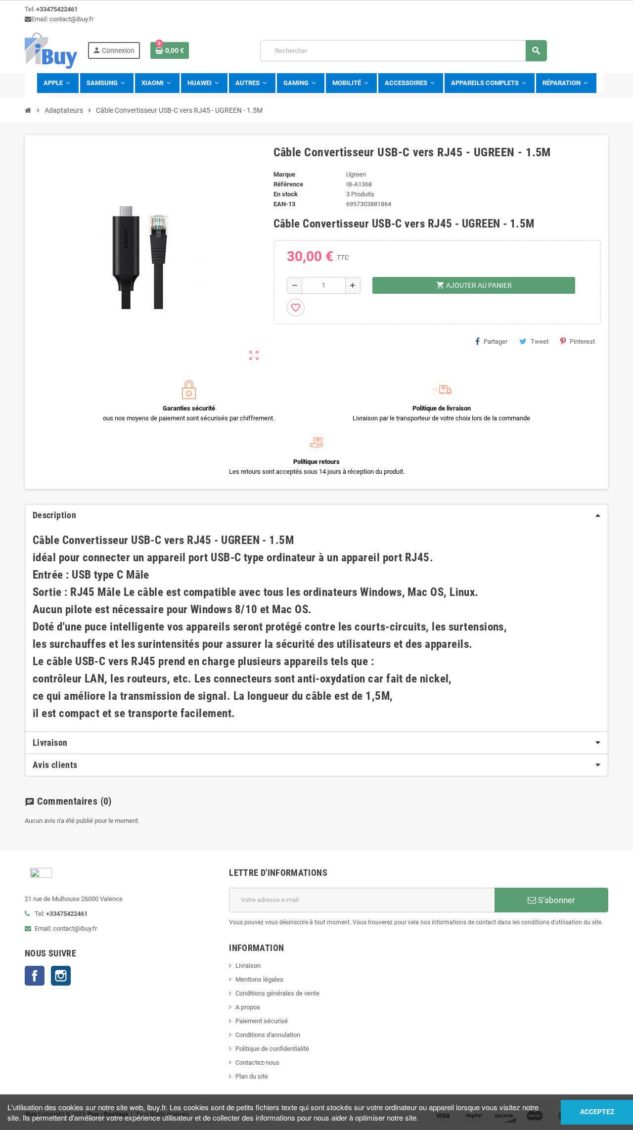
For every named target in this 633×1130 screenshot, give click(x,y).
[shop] (51, 50)
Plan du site (251, 1076)
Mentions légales (259, 979)
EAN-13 (284, 204)
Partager (495, 341)
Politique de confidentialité (272, 1048)
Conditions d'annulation (267, 1035)
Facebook (35, 976)
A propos (247, 1007)
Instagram (61, 976)
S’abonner (555, 900)
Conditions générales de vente (277, 993)
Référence (288, 184)
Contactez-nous (257, 1062)
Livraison (248, 965)
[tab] (316, 515)
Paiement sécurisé (261, 1021)
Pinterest (582, 341)
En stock (285, 194)
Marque (284, 174)
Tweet (539, 341)
